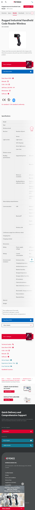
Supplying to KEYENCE (10, 482)
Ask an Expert (6, 360)
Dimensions (5, 90)
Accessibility (8, 485)
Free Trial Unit (6, 366)
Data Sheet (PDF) (6, 78)
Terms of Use (8, 480)
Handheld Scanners (7, 369)
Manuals (4, 81)
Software (4, 94)
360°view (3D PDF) (7, 87)
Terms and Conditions (10, 477)
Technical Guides (6, 344)
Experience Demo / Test (8, 363)
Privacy (7, 475)
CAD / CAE (5, 84)
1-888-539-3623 (6, 445)
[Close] (22, 484)
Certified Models (9, 472)
